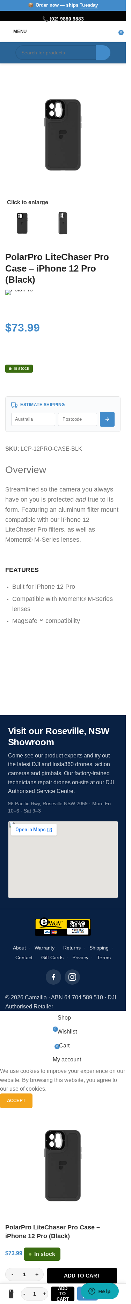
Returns (72, 948)
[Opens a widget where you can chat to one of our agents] (99, 1292)
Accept (16, 1100)
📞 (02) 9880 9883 (63, 19)
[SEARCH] (103, 52)
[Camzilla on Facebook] (53, 977)
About (19, 948)
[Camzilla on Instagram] (72, 977)
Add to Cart (63, 1294)
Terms (104, 957)
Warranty (44, 948)
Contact (23, 957)
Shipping (99, 948)
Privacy (80, 957)
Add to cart (82, 1276)
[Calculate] (107, 419)
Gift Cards (52, 957)
